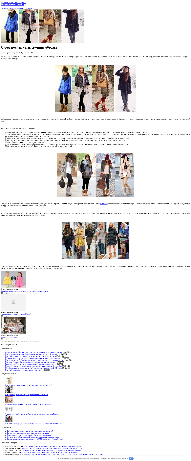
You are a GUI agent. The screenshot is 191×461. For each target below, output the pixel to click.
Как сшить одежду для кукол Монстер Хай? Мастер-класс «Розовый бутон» (33, 423)
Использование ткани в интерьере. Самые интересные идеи (28, 404)
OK (131, 458)
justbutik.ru (103, 204)
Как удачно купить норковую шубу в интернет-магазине (26, 395)
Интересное (11, 8)
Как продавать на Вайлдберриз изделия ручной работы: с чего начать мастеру (34, 360)
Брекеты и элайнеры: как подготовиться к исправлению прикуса (29, 364)
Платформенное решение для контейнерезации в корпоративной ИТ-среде (33, 368)
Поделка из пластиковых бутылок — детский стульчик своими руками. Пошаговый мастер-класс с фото (64, 454)
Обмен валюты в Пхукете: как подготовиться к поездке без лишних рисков (33, 352)
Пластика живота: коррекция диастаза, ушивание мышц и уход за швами (32, 358)
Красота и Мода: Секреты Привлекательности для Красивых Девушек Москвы (52, 446)
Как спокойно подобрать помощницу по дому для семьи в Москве (30, 362)
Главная (4, 8)
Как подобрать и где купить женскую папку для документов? (28, 385)
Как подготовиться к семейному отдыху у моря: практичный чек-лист (31, 354)
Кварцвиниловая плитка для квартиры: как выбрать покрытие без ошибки (33, 366)
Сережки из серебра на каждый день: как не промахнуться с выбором (31, 414)
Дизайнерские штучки (25, 8)
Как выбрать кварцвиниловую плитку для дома (23, 370)
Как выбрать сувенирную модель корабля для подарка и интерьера (30, 356)
